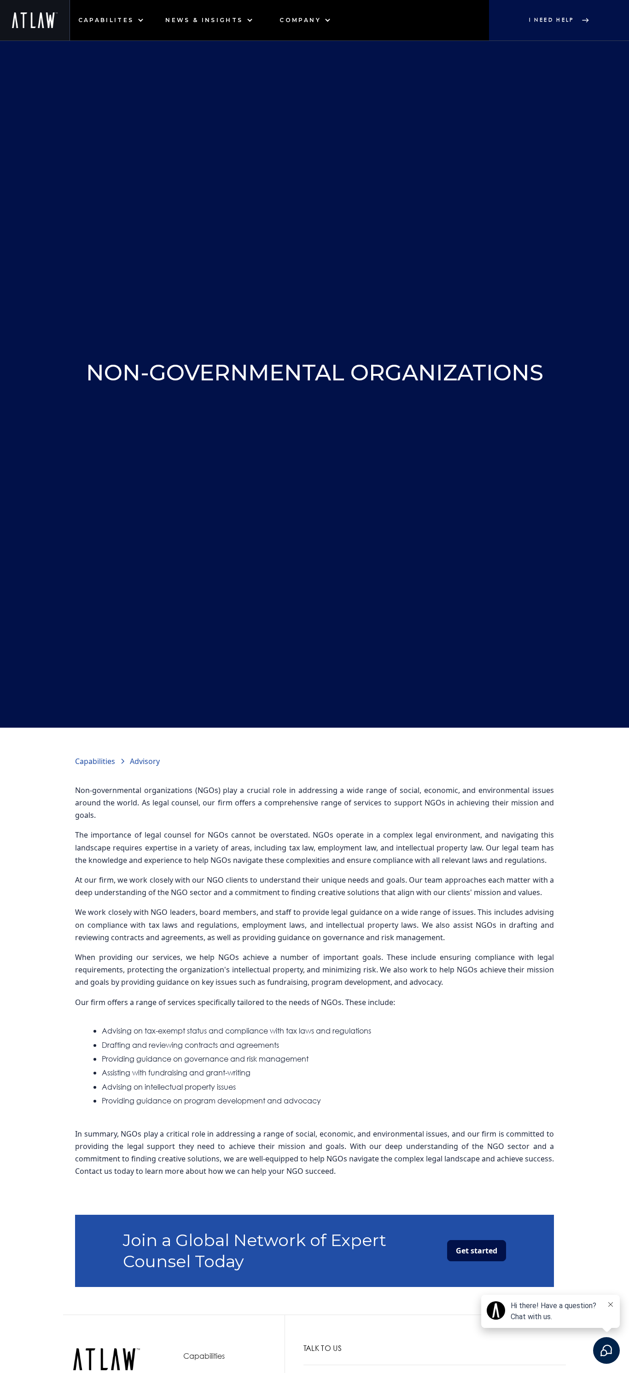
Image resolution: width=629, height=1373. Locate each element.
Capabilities (204, 1356)
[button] (111, 20)
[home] (35, 20)
